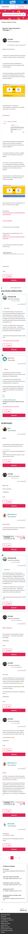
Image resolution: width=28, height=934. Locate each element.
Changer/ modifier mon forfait (9, 22)
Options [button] (26, 22)
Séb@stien (9, 220)
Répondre (14, 280)
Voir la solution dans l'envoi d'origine (11, 340)
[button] (14, 90)
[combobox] (14, 14)
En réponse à (16, 300)
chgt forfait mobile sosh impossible (11, 876)
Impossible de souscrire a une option (11, 883)
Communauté (5, 6)
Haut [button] (2, 909)
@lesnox (4, 214)
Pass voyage (6, 869)
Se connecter (21, 6)
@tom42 (9, 214)
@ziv (6, 212)
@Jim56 (6, 369)
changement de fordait (8, 889)
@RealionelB (22, 212)
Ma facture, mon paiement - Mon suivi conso (13, 870)
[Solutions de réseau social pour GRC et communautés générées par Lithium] (23, 910)
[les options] (23, 287)
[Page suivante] (19, 858)
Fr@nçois (5, 220)
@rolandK (16, 212)
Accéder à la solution (14, 35)
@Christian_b (11, 212)
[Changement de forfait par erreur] (25, 287)
